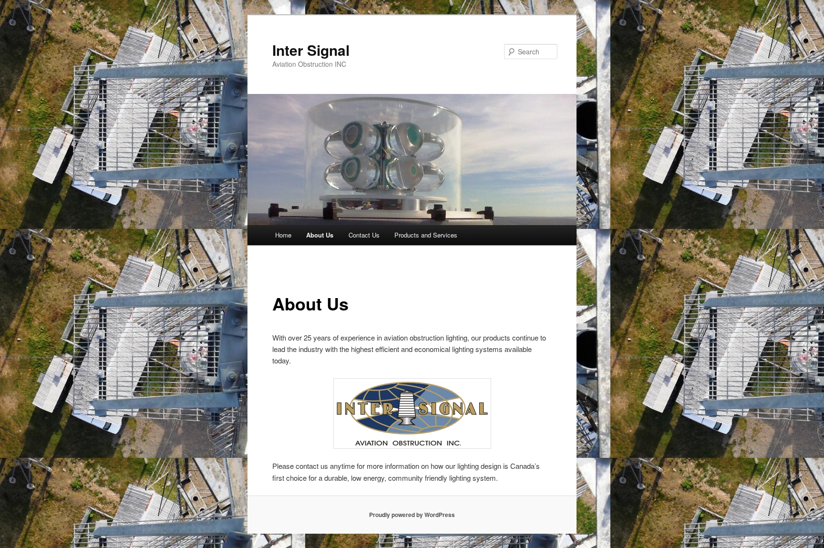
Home (283, 234)
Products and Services (425, 234)
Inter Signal (311, 50)
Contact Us (364, 234)
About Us (319, 234)
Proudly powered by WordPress (412, 514)
